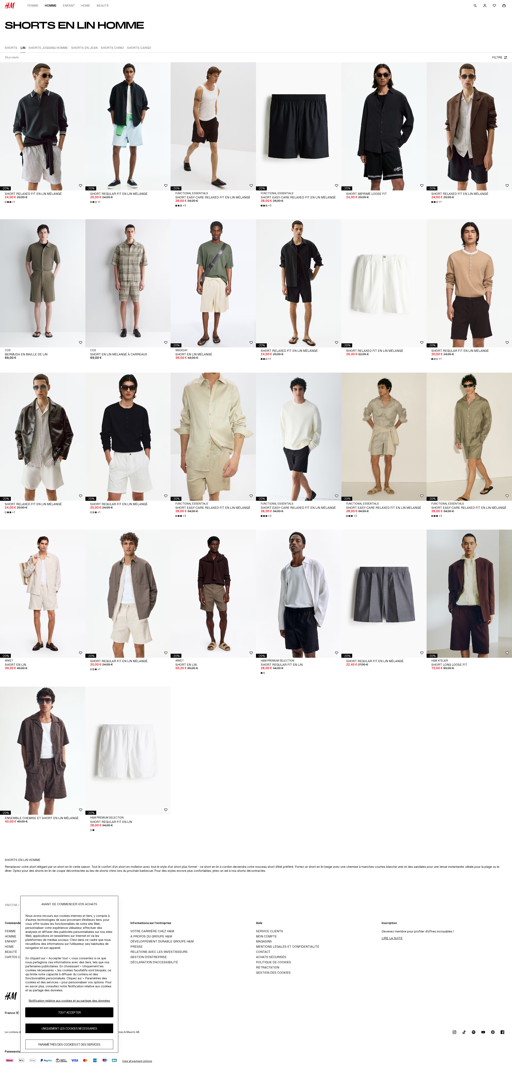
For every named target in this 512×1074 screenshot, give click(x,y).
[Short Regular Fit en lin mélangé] (128, 126)
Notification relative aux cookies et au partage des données (69, 1000)
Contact (263, 951)
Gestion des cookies (273, 972)
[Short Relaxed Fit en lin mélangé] (42, 126)
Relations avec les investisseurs (159, 951)
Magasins (264, 941)
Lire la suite (392, 938)
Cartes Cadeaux (18, 957)
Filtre (497, 57)
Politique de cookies (273, 962)
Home (85, 5)
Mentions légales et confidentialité (287, 946)
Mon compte (266, 936)
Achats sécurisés (271, 957)
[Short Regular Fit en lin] (298, 594)
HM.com (11, 905)
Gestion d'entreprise (148, 957)
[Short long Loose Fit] (469, 594)
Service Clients (269, 931)
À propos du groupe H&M (151, 936)
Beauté (103, 5)
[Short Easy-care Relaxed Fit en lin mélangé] (213, 126)
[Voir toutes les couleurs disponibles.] (263, 673)
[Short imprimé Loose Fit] (384, 126)
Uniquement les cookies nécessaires (69, 1028)
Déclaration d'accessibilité (154, 962)
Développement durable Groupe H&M (162, 941)
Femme (32, 5)
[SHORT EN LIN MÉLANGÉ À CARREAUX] (128, 283)
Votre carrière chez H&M (152, 931)
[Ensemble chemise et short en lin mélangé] (42, 751)
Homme (50, 5)
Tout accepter (69, 1012)
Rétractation (267, 967)
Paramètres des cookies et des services (69, 1044)
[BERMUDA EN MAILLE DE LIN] (42, 283)
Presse (136, 946)
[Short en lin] (42, 594)
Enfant (69, 5)
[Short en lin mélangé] (213, 283)
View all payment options (137, 1061)
